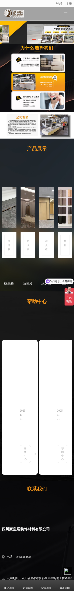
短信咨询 (28, 588)
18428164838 (23, 556)
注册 (68, 3)
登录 (59, 3)
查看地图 (65, 588)
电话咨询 (9, 588)
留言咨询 (46, 588)
